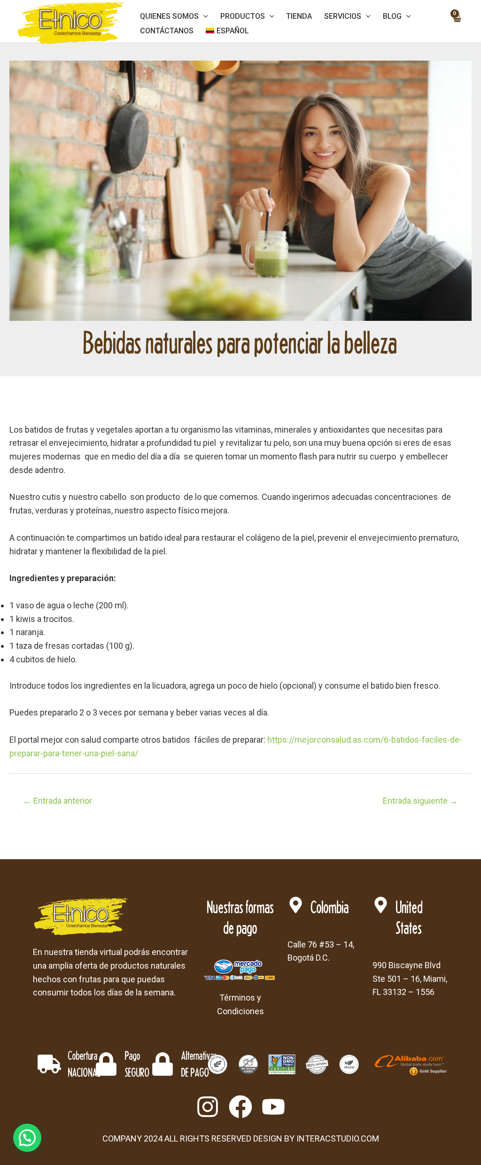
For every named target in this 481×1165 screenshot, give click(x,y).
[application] (203, 16)
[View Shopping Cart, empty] (457, 23)
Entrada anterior (57, 801)
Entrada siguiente (420, 801)
